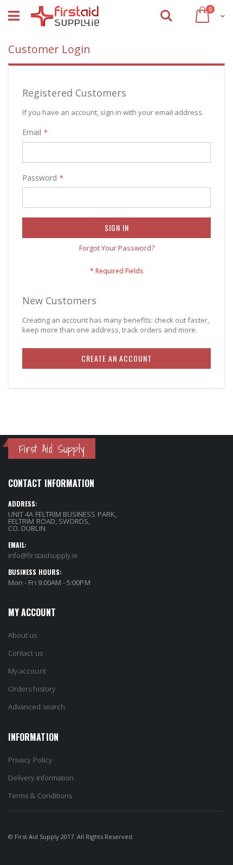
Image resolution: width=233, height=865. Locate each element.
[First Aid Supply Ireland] (64, 16)
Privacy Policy (30, 760)
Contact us (25, 653)
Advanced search (36, 707)
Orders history (31, 689)
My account (27, 671)
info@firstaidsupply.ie (43, 555)
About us (22, 635)
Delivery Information (41, 778)
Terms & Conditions (40, 795)
